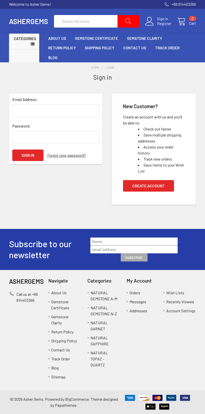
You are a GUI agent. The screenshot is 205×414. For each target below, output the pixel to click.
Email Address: (25, 99)
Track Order (167, 48)
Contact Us (134, 48)
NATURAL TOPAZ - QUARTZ (99, 358)
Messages (138, 301)
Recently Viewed (180, 301)
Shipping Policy (99, 48)
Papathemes (65, 405)
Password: (21, 125)
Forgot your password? (66, 155)
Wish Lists (175, 292)
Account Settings (181, 310)
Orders (135, 292)
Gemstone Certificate (96, 38)
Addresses (138, 310)
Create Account (148, 185)
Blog (53, 57)
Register (164, 23)
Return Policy (62, 48)
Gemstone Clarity (144, 38)
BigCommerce (77, 399)
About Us (57, 38)
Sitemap (58, 376)
